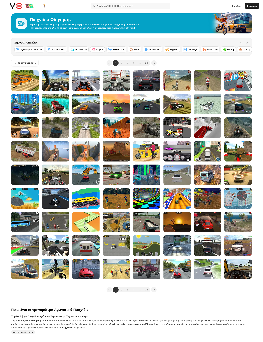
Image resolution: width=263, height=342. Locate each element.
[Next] (247, 42)
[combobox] (25, 63)
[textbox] (25, 63)
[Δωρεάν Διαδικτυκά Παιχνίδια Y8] (16, 6)
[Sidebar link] (5, 6)
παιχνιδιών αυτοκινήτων (202, 324)
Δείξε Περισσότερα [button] (21, 332)
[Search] (94, 6)
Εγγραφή (252, 6)
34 (146, 62)
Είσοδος (236, 6)
